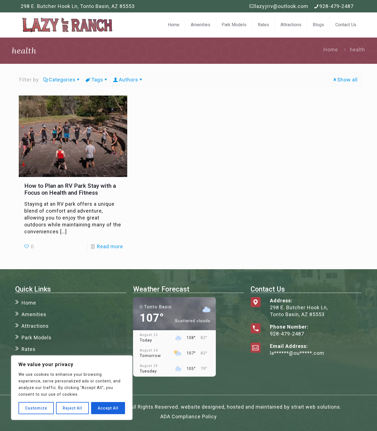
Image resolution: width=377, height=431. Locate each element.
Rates (29, 349)
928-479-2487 (336, 6)
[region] (71, 387)
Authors (128, 80)
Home (330, 49)
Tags (97, 80)
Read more (110, 246)
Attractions (35, 326)
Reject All (72, 408)
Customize (36, 408)
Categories (62, 80)
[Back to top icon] (350, 419)
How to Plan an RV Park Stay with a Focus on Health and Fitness (70, 189)
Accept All (108, 408)
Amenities (34, 314)
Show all (347, 80)
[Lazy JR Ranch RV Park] (67, 24)
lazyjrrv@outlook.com (281, 6)
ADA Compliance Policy (188, 416)
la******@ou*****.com (297, 353)
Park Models (37, 337)
